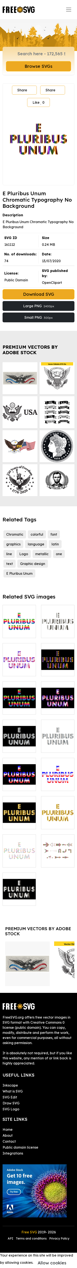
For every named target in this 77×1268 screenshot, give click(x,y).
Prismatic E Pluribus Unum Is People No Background (19, 854)
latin (55, 544)
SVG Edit (10, 1097)
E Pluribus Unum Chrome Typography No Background (57, 622)
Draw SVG (11, 1103)
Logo (23, 554)
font (53, 534)
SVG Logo (11, 1109)
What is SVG (13, 1091)
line (9, 554)
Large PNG (38, 306)
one (59, 554)
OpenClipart (52, 282)
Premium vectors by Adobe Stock (30, 349)
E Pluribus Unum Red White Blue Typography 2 (57, 701)
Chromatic (14, 534)
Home (8, 1129)
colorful (37, 534)
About (8, 1135)
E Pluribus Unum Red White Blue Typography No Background (57, 772)
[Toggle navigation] (68, 10)
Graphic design (32, 564)
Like (38, 102)
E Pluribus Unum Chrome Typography (19, 894)
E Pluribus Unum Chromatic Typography (58, 662)
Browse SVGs (38, 66)
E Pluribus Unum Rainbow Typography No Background (19, 619)
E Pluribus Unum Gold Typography (19, 818)
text (9, 564)
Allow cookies (52, 1262)
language (36, 544)
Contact (9, 1141)
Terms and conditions (31, 1238)
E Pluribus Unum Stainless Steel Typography (19, 739)
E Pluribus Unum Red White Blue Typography (19, 777)
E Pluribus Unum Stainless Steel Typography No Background (58, 734)
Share (22, 90)
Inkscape (10, 1085)
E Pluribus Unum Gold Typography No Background (57, 813)
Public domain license (20, 1147)
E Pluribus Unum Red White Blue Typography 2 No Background (19, 657)
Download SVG (38, 294)
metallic (42, 554)
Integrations (13, 1153)
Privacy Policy (59, 1238)
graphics (13, 544)
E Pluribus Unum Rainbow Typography (19, 701)
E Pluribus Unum (19, 573)
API (11, 1238)
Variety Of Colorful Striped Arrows (57, 854)
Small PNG (38, 317)
